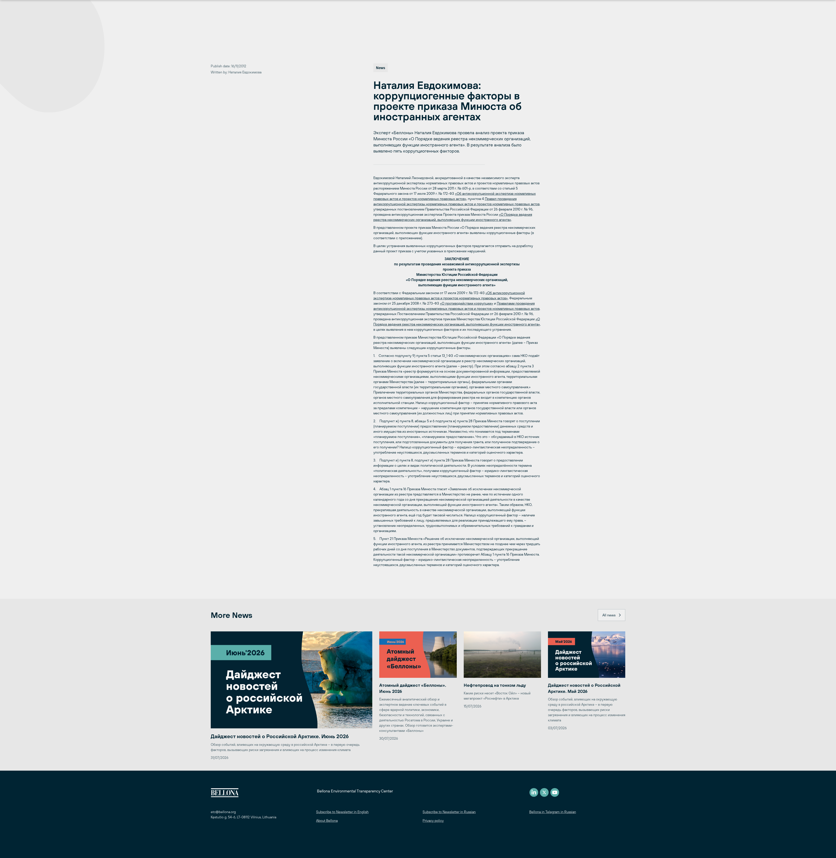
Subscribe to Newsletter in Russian (449, 812)
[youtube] (554, 792)
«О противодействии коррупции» (466, 303)
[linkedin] (533, 792)
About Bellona (327, 820)
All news (608, 615)
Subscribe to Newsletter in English (342, 812)
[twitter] (544, 792)
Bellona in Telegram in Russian (552, 812)
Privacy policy (433, 820)
